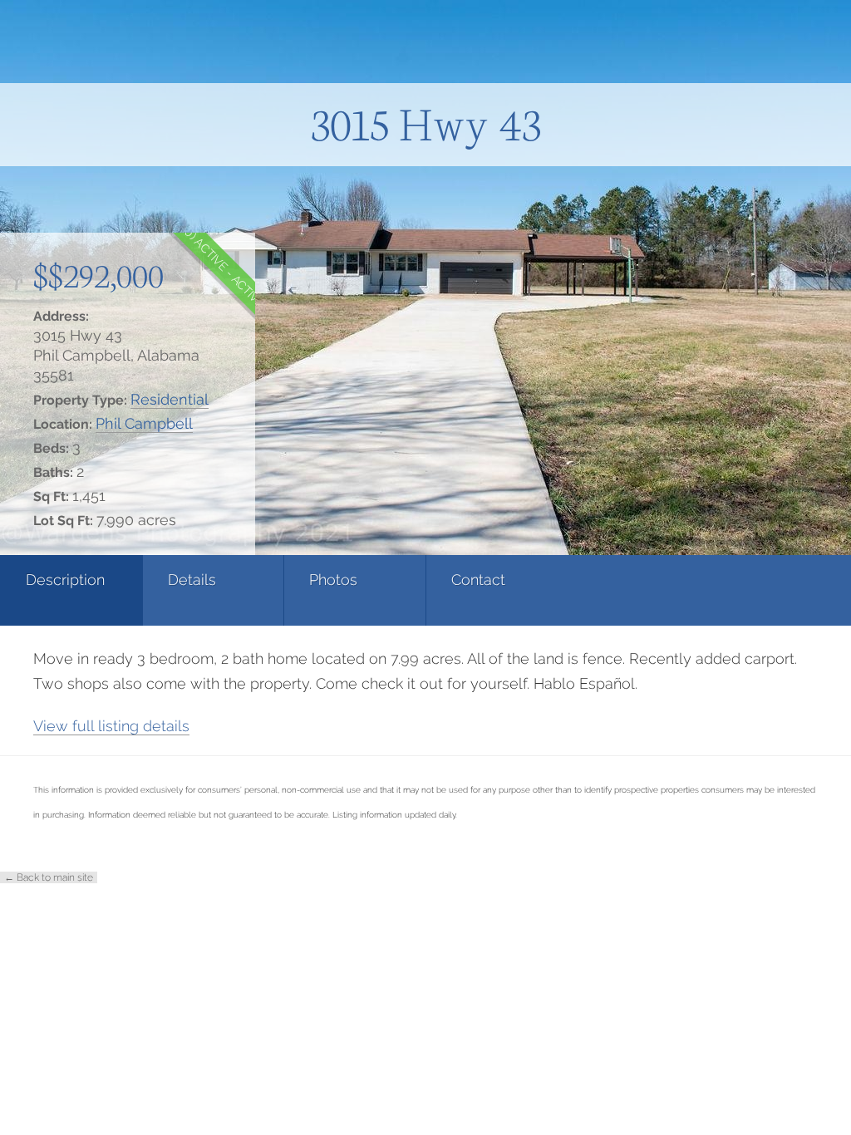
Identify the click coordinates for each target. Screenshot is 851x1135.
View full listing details (111, 726)
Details (192, 579)
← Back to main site (48, 877)
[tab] (71, 590)
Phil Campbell (144, 423)
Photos (333, 579)
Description (65, 579)
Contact (478, 579)
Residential (169, 399)
